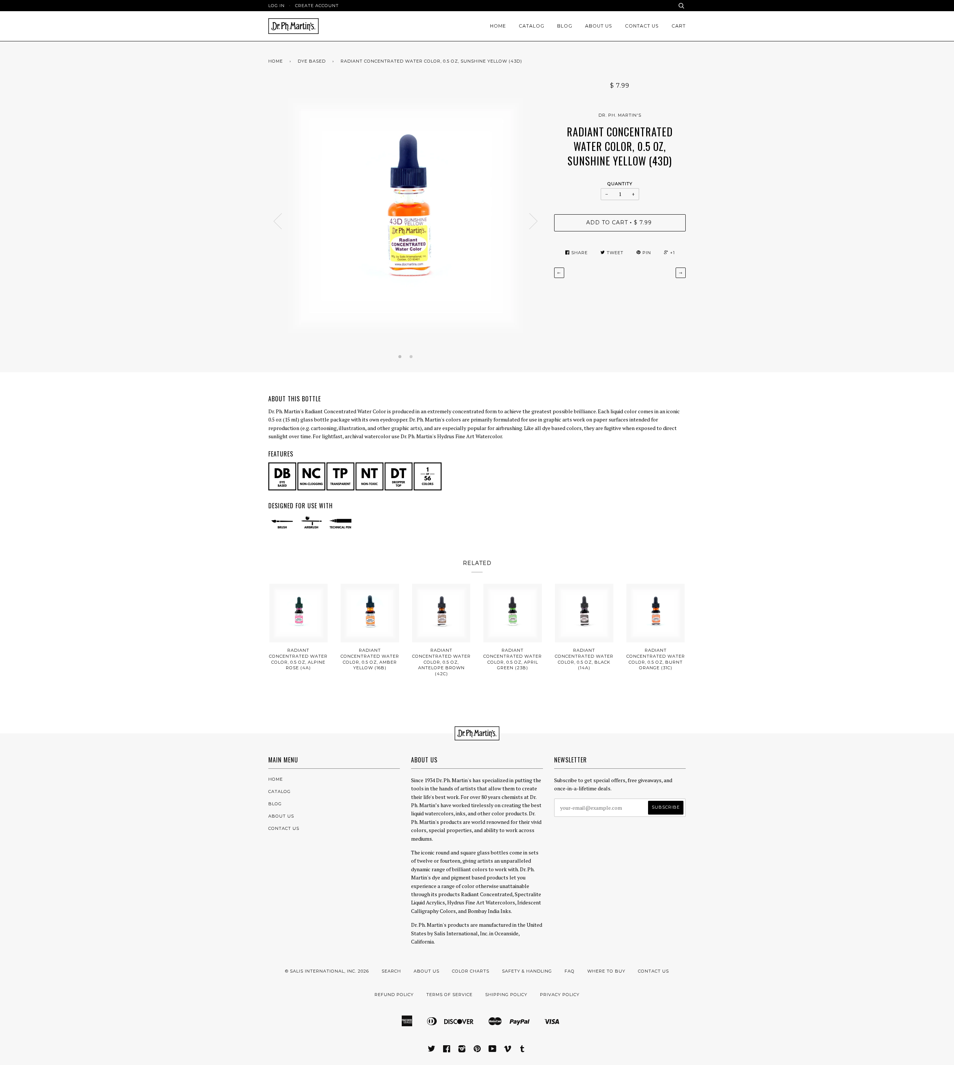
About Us (598, 26)
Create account (317, 5)
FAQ (570, 971)
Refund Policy (394, 994)
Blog (564, 26)
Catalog (531, 26)
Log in (276, 5)
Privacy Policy (559, 994)
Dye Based (312, 61)
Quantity (619, 183)
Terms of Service (449, 994)
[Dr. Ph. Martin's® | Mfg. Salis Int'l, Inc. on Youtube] (493, 1050)
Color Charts (470, 971)
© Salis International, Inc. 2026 (327, 971)
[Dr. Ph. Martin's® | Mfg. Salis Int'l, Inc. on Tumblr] (522, 1050)
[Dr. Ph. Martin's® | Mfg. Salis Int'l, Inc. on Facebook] (447, 1050)
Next (533, 221)
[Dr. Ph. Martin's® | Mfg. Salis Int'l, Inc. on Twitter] (432, 1050)
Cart (679, 26)
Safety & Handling (527, 971)
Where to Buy (606, 971)
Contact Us (642, 26)
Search (391, 971)
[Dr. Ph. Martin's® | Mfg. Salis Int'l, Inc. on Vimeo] (508, 1050)
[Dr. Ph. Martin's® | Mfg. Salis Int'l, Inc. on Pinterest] (477, 1050)
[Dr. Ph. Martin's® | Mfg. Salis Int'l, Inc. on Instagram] (462, 1050)
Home (498, 26)
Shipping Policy (506, 994)
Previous (277, 221)
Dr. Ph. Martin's (619, 115)
